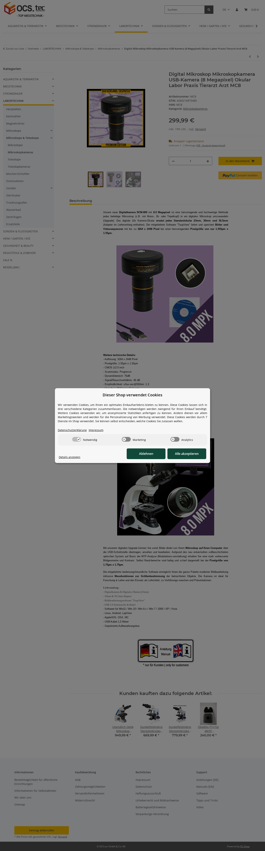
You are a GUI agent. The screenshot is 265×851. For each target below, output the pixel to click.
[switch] (76, 439)
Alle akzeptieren (187, 454)
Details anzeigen (69, 457)
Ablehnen (146, 454)
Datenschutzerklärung (72, 430)
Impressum (96, 430)
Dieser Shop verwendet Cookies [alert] (132, 395)
